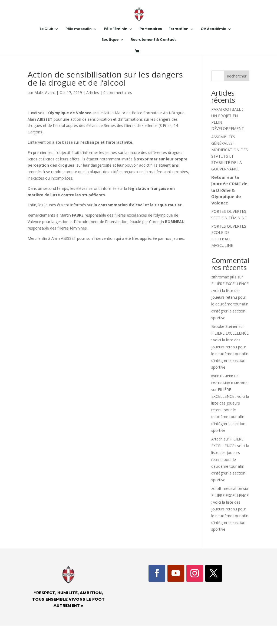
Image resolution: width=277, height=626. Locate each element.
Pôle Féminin (115, 29)
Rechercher (236, 76)
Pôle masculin (78, 29)
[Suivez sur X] (213, 573)
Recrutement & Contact (153, 40)
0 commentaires (117, 92)
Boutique (109, 40)
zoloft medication (226, 488)
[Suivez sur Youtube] (175, 573)
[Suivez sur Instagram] (194, 573)
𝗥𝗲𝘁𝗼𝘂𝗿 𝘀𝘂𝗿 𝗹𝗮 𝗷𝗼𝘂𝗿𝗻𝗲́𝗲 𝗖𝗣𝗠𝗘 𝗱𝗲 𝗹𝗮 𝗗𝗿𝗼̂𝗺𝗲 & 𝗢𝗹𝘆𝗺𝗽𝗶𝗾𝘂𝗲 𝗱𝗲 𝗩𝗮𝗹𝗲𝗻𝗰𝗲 (229, 190)
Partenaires (151, 29)
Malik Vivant (44, 92)
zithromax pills (223, 277)
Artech (217, 439)
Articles (92, 92)
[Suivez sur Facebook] (157, 573)
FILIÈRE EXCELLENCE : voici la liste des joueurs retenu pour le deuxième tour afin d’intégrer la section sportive (230, 410)
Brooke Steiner (224, 326)
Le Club (46, 29)
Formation (179, 29)
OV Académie (213, 29)
